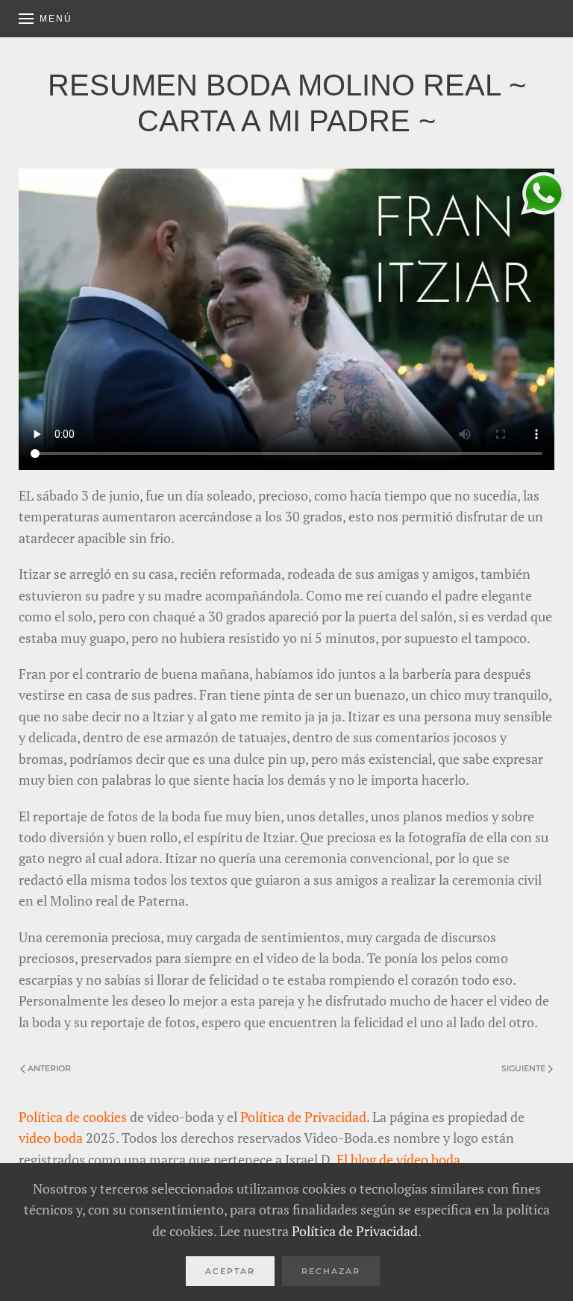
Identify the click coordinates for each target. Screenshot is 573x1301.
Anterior (49, 1068)
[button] (45, 18)
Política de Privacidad (303, 1117)
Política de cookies (73, 1117)
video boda (51, 1138)
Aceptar (230, 1271)
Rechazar (330, 1271)
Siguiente (523, 1068)
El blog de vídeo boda (398, 1159)
